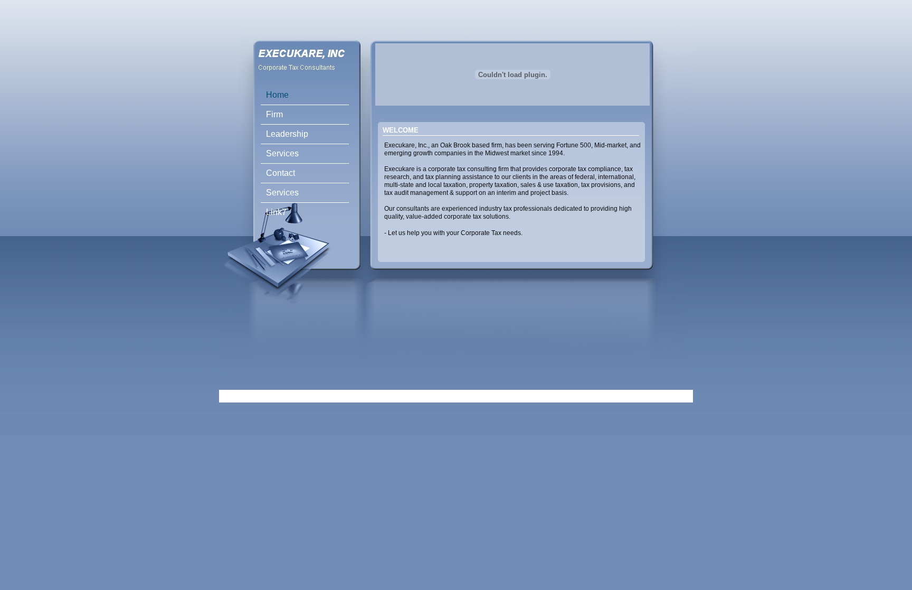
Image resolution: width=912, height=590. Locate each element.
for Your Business (570, 396)
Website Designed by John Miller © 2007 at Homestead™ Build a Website (439, 396)
